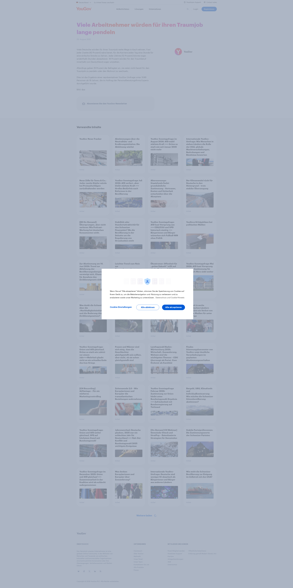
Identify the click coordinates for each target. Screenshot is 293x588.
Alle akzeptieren (173, 307)
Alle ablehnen (148, 307)
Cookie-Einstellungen (121, 307)
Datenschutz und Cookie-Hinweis (169, 297)
